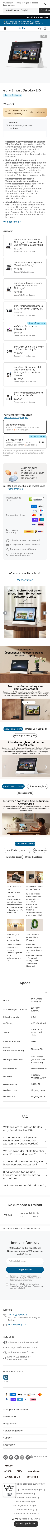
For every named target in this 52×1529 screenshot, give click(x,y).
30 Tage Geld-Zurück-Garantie (22, 1342)
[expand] (43, 125)
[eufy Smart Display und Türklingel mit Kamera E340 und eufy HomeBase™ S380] (24, 245)
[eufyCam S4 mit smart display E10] (24, 331)
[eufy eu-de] (22, 28)
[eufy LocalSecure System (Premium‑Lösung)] (24, 267)
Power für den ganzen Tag (17, 845)
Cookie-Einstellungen (25, 1497)
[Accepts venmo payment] (20, 1394)
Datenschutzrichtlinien (25, 1493)
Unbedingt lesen (34, 852)
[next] (44, 709)
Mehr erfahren (15, 489)
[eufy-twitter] (28, 1452)
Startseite (7, 1223)
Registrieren (25, 1265)
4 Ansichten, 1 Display (13, 783)
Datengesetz (25, 1513)
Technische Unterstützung (21, 1347)
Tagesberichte (25, 790)
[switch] (9, 1494)
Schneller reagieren (37, 783)
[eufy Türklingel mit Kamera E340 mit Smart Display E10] (24, 310)
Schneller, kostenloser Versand (23, 1337)
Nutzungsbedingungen (27, 1273)
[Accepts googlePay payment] (33, 1389)
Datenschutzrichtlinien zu (20, 1275)
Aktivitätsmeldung (13, 727)
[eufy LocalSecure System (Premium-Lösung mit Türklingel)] (24, 289)
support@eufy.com (17, 1319)
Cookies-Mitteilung (25, 1505)
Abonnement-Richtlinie (24, 1509)
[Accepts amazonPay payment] (7, 1389)
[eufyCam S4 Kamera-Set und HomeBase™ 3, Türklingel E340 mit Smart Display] (24, 374)
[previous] (6, 709)
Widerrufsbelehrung (25, 1489)
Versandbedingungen (16, 418)
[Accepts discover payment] (27, 1389)
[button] (45, 4)
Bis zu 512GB (40, 845)
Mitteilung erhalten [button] (26, 1524)
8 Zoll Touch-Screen (25, 839)
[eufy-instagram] (5, 1452)
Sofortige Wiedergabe (25, 734)
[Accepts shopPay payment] (13, 1394)
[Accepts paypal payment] (7, 1394)
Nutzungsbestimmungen (25, 1501)
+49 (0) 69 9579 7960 (17, 1310)
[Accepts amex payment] (13, 1389)
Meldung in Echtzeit (36, 727)
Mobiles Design (14, 852)
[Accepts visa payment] (27, 1394)
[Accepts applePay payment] (20, 1389)
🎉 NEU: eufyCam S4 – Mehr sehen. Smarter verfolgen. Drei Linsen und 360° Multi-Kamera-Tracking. (22, 22)
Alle (16, 1223)
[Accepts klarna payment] (33, 1394)
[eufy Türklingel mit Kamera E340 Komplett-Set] (24, 397)
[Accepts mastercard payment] (40, 1389)
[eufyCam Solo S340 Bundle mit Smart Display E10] (24, 351)
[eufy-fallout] (16, 1452)
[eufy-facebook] (11, 1452)
